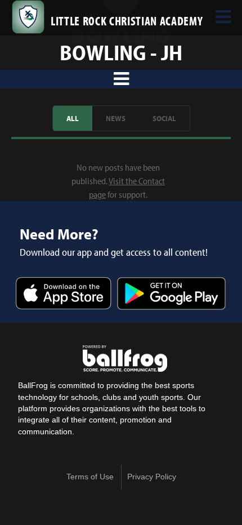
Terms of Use (90, 477)
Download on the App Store (63, 294)
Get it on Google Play (171, 294)
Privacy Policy (151, 477)
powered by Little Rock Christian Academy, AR (125, 358)
